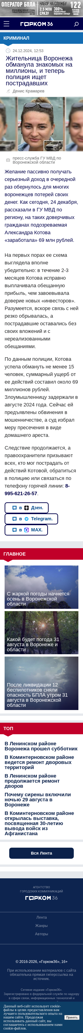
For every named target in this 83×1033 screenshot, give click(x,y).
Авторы (41, 934)
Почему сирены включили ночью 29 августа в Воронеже (38, 799)
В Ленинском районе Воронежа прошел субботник (41, 746)
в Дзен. (31, 507)
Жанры (41, 926)
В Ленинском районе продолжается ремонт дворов (32, 781)
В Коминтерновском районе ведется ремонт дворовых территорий (39, 762)
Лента (41, 917)
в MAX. (31, 529)
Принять (72, 1017)
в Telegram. (36, 518)
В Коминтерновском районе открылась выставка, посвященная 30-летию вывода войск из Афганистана (39, 823)
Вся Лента (41, 853)
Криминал (16, 38)
